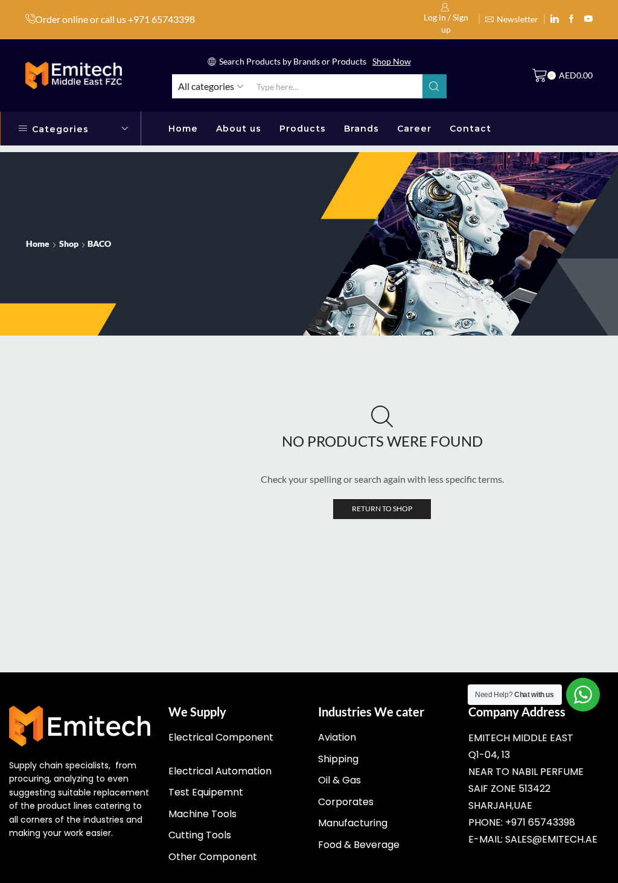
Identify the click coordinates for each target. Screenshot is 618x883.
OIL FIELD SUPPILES (508, 529)
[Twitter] (588, 19)
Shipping (338, 759)
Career (414, 128)
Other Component (212, 857)
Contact (470, 128)
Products (302, 128)
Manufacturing (352, 823)
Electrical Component (220, 737)
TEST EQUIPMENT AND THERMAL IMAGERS (516, 577)
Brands (361, 128)
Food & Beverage (359, 845)
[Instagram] (571, 19)
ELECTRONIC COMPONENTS (529, 468)
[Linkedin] (554, 19)
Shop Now (391, 61)
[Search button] (434, 86)
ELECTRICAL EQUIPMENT (521, 448)
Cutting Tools (199, 835)
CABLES (482, 407)
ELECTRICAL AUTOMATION (526, 427)
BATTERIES (488, 387)
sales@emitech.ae (551, 839)
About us (238, 128)
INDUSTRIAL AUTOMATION (526, 489)
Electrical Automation (220, 771)
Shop (68, 243)
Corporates (346, 802)
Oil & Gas (339, 780)
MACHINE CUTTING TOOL (523, 509)
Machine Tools (202, 814)
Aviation (337, 737)
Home (183, 128)
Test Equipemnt (205, 792)
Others (479, 550)
